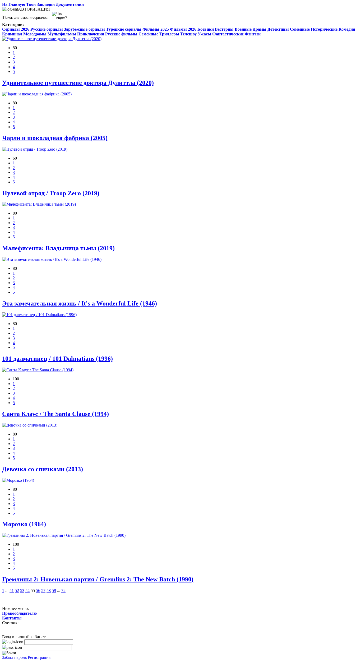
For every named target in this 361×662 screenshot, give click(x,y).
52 (17, 590)
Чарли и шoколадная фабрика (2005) (55, 138)
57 (43, 590)
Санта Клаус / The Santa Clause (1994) (55, 413)
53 (22, 590)
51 (12, 590)
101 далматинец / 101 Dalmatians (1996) (57, 358)
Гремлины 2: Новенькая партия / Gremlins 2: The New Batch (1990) (97, 579)
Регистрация (39, 657)
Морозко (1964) (24, 524)
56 (38, 590)
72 (63, 590)
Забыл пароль (14, 657)
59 (54, 590)
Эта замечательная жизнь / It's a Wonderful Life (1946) (79, 303)
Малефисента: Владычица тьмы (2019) (58, 248)
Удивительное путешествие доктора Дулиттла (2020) (78, 82)
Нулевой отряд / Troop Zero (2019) (50, 193)
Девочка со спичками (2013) (42, 469)
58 (49, 590)
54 (27, 590)
